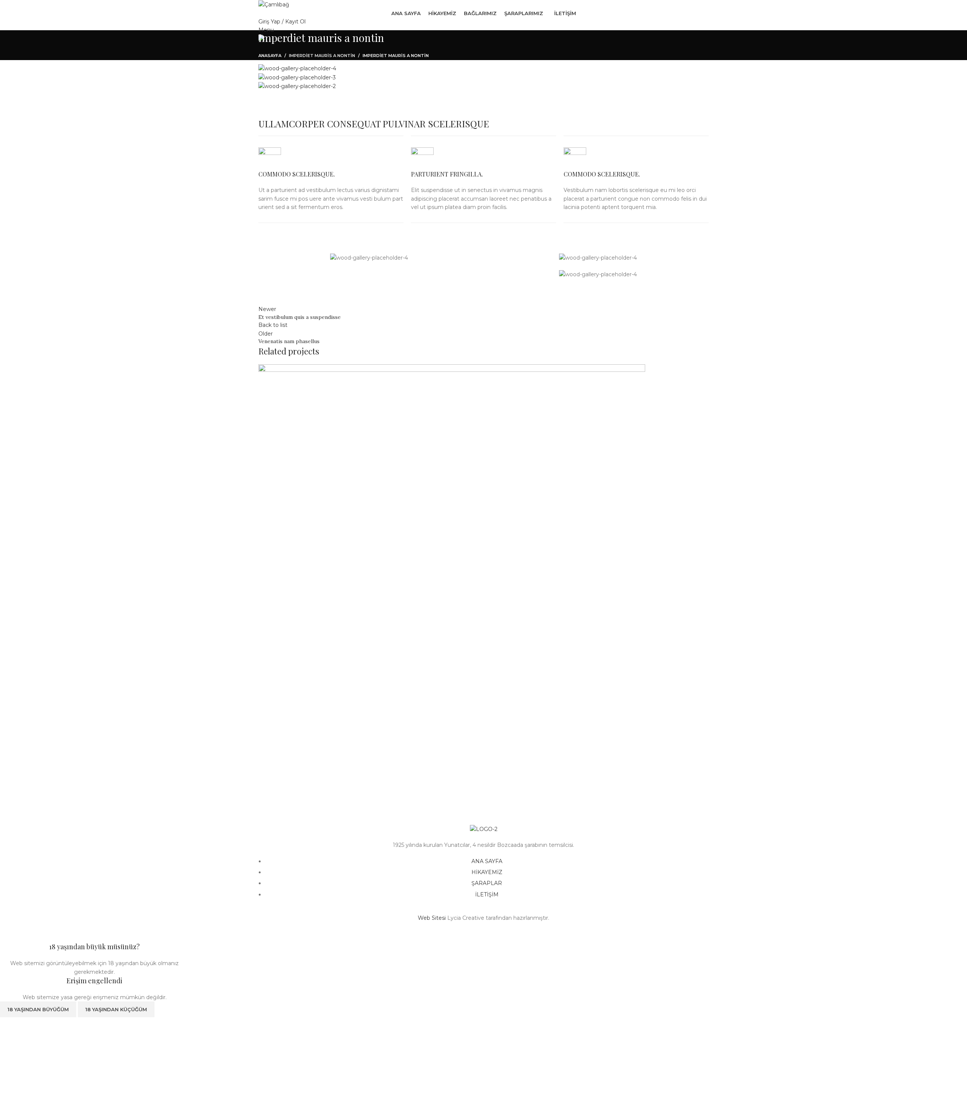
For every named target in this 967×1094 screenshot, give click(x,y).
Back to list (272, 325)
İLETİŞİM (487, 894)
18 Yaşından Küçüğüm (116, 1009)
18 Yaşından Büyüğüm (38, 1009)
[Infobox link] (330, 179)
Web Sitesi (432, 918)
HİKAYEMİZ (486, 872)
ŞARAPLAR (486, 883)
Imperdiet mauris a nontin (322, 55)
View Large (267, 760)
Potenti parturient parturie (311, 792)
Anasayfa (269, 55)
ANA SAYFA (486, 861)
